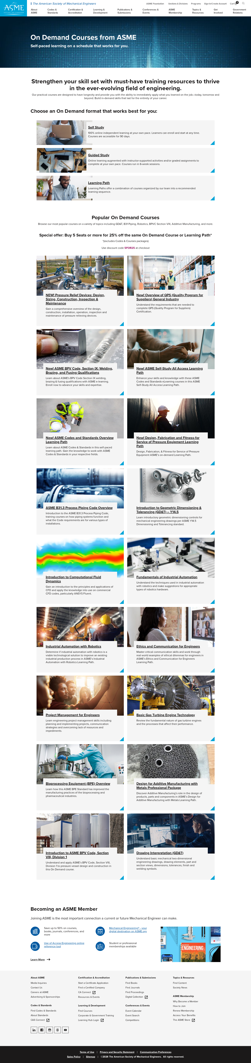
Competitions (132, 1020)
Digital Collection (134, 996)
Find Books (131, 983)
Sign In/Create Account (215, 3)
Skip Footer (7, 972)
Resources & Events (89, 997)
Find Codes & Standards (43, 1010)
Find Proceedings (135, 992)
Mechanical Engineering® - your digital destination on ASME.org (128, 929)
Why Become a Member (185, 1001)
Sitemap (90, 1057)
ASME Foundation (155, 3)
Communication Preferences (155, 1052)
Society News (180, 987)
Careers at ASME (39, 992)
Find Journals (133, 987)
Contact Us (36, 987)
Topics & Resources (183, 977)
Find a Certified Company (91, 987)
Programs (196, 3)
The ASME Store (181, 1020)
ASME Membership (183, 996)
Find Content (180, 983)
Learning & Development (91, 1005)
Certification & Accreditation (94, 977)
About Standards (39, 1015)
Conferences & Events (138, 1005)
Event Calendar (134, 1010)
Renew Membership (183, 1010)
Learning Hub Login (88, 1020)
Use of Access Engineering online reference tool (64, 945)
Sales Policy (73, 1057)
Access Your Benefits (184, 1015)
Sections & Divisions (178, 3)
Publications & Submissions (141, 977)
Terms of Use (87, 1052)
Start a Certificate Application (93, 983)
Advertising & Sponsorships (45, 996)
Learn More (38, 959)
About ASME (38, 977)
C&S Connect (38, 1020)
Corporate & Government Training (96, 1015)
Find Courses (85, 1010)
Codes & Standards (41, 1005)
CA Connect (84, 992)
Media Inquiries (39, 983)
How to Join (179, 1006)
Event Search (133, 1015)
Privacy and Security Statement (117, 1052)
